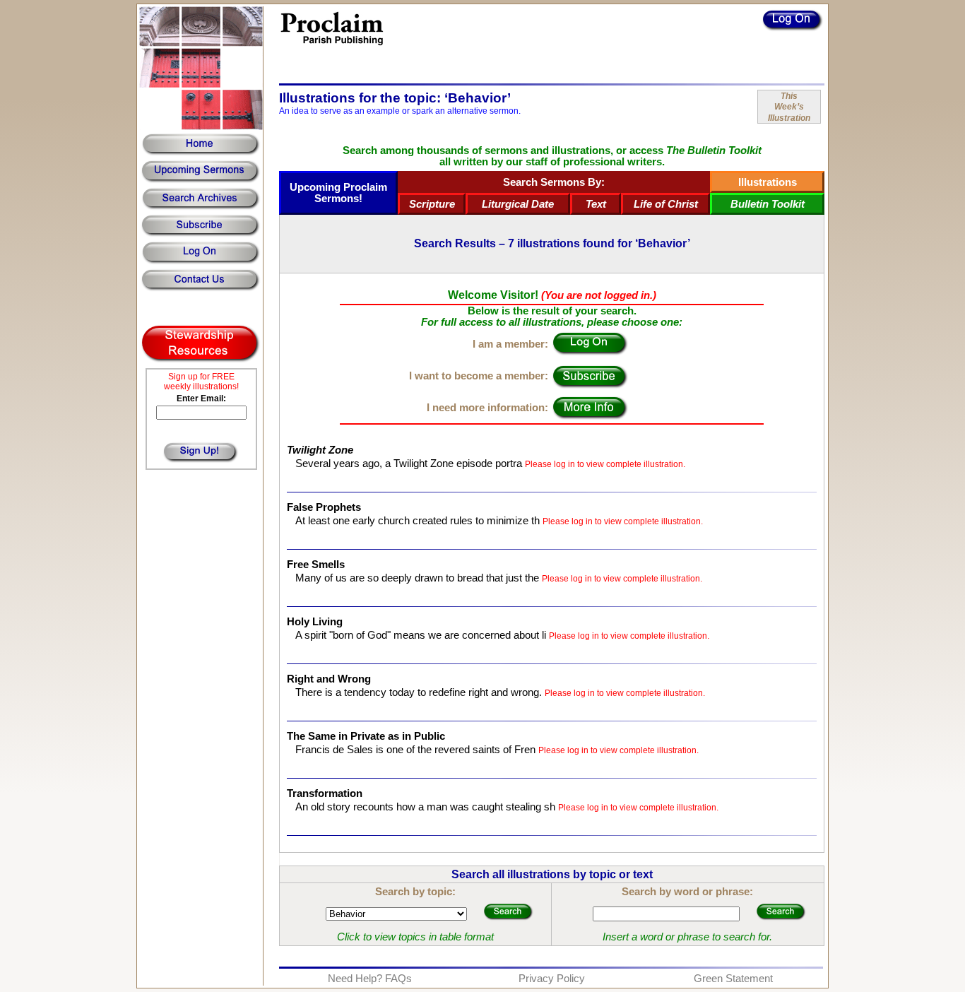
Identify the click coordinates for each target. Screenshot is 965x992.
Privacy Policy (552, 978)
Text (596, 204)
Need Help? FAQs (370, 978)
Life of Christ (666, 204)
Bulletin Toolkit (767, 204)
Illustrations (767, 182)
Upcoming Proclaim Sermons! (338, 193)
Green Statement (733, 978)
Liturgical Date (518, 204)
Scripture (432, 204)
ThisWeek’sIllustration (789, 107)
